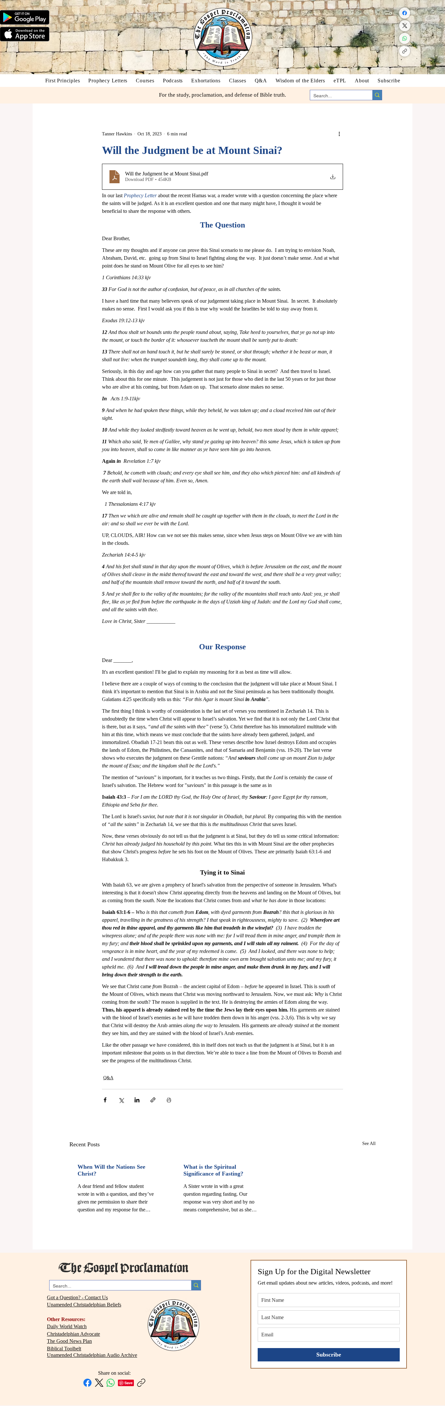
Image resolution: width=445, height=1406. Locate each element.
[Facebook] (404, 13)
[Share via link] (153, 1100)
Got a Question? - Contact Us (77, 1297)
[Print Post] (169, 1100)
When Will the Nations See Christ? (111, 1170)
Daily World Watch (67, 1326)
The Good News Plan (69, 1341)
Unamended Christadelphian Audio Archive (92, 1355)
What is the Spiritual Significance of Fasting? (213, 1170)
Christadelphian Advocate (73, 1334)
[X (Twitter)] (404, 25)
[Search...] (377, 95)
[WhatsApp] (404, 38)
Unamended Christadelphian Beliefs (84, 1304)
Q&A (108, 1077)
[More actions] (339, 134)
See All (369, 1143)
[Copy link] (404, 51)
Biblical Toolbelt (64, 1348)
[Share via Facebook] (105, 1100)
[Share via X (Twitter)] (121, 1100)
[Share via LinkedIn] (137, 1100)
